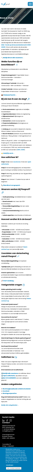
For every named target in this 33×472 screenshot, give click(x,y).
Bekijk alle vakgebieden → (10, 405)
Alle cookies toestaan (14, 468)
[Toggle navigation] (30, 4)
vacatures (16, 162)
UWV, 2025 (20, 150)
